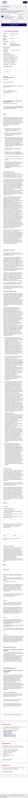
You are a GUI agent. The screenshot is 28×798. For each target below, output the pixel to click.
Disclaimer (4, 796)
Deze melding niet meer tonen (20, 16)
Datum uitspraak (5, 36)
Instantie (5, 33)
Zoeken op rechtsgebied (7, 733)
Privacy (8, 795)
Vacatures (23, 795)
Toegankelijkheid (15, 795)
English (2, 795)
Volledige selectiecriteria (7, 759)
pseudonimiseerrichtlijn (8, 17)
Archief (2, 796)
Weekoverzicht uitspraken (7, 771)
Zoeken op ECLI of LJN (7, 732)
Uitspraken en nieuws (6, 6)
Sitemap (5, 795)
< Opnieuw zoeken (14, 21)
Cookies (10, 795)
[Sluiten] (25, 16)
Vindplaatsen (6, 64)
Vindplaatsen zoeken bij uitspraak (9, 734)
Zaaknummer (6, 41)
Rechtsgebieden (6, 47)
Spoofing (19, 795)
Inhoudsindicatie (6, 53)
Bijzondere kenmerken (5, 51)
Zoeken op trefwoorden (7, 731)
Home (2, 6)
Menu (25, 2)
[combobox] (14, 71)
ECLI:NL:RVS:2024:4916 (14, 44)
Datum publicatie (5, 39)
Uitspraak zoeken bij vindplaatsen (9, 736)
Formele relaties (5, 44)
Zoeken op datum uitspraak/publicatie (10, 730)
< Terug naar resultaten (14, 24)
